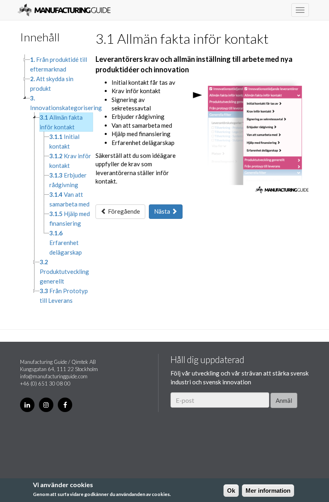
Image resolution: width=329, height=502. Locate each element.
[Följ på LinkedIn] (27, 405)
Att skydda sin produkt (51, 83)
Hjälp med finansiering (69, 218)
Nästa (162, 211)
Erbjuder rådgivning (68, 179)
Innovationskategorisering (66, 102)
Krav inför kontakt (70, 160)
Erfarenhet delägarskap (65, 242)
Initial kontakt (64, 141)
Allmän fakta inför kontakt (61, 122)
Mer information (268, 490)
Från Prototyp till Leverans (64, 295)
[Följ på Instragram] (46, 405)
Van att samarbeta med (69, 199)
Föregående (123, 211)
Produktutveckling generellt (64, 271)
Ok (231, 490)
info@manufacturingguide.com (53, 376)
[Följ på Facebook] (65, 405)
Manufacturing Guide (64, 10)
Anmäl (284, 400)
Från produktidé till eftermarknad (58, 64)
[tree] (51, 180)
